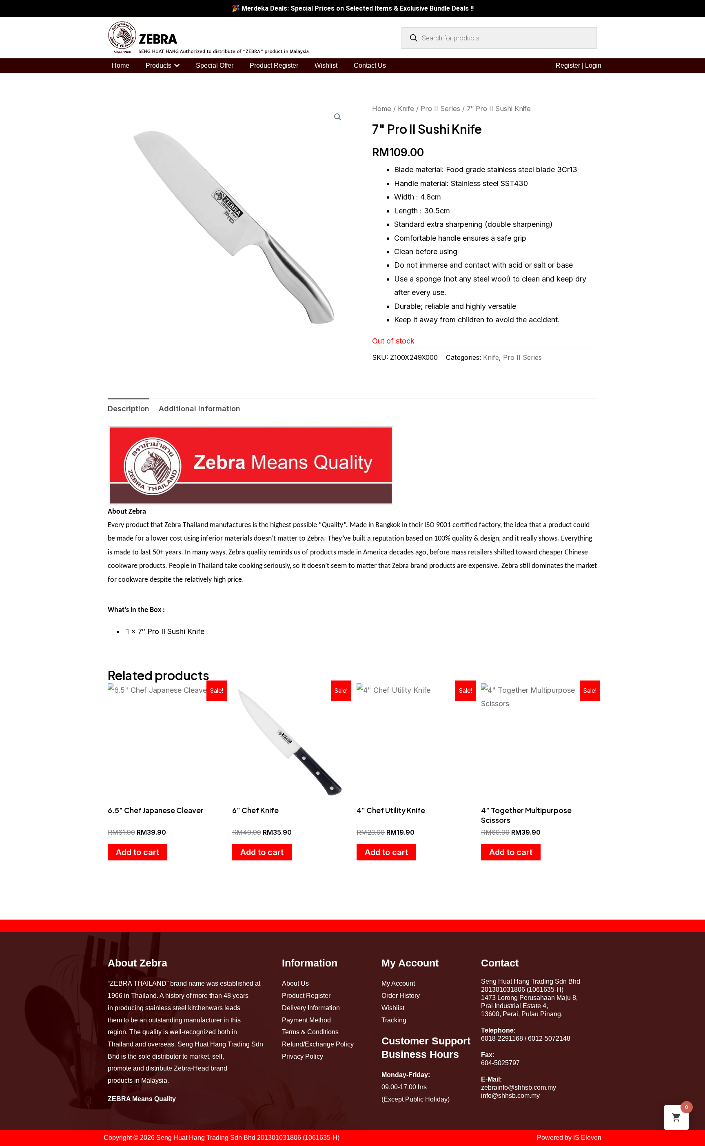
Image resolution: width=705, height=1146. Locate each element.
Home (381, 108)
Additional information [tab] (199, 408)
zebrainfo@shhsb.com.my (518, 1087)
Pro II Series (440, 108)
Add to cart (137, 852)
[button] (337, 117)
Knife (406, 108)
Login (593, 65)
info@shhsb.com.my (510, 1095)
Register (568, 65)
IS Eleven (587, 1137)
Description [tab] (128, 408)
